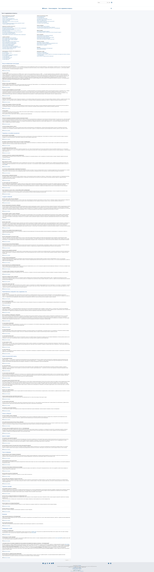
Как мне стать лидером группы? (42, 20)
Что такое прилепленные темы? (7, 57)
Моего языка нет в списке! (6, 30)
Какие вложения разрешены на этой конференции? (45, 48)
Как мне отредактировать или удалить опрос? (9, 42)
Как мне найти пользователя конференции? (43, 38)
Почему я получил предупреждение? (8, 45)
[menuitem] (112, 2)
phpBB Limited (34, 531)
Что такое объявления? (5, 56)
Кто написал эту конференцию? (42, 52)
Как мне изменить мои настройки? (7, 27)
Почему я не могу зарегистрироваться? (8, 18)
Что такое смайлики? (5, 53)
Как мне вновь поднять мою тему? (7, 48)
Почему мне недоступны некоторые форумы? (9, 43)
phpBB (5, 164)
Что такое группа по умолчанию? (42, 22)
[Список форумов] (51, 3)
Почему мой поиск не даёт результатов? (43, 36)
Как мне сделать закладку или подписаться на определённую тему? (47, 43)
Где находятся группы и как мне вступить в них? (44, 19)
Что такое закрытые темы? (6, 58)
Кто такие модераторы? (40, 17)
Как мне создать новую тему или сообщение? (9, 37)
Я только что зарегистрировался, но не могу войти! (10, 19)
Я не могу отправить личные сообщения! (43, 26)
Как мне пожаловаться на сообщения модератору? (10, 46)
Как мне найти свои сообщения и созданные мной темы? (45, 39)
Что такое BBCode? (5, 52)
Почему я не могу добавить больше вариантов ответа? (10, 41)
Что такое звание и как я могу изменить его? (9, 33)
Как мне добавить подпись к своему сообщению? (9, 39)
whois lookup (67, 544)
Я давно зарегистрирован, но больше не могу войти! (10, 21)
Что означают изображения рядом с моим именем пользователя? (12, 31)
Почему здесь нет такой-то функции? (42, 53)
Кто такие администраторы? (41, 16)
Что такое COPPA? (5, 17)
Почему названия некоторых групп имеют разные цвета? (45, 21)
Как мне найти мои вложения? (41, 49)
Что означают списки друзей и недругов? (43, 31)
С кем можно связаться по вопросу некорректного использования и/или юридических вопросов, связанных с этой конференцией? (53, 55)
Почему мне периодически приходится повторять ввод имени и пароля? (13, 23)
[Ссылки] (111, 8)
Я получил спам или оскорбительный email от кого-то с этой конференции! (48, 28)
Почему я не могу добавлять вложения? (8, 44)
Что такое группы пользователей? (42, 18)
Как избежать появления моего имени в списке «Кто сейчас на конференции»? (14, 28)
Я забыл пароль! (4, 22)
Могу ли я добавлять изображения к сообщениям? (10, 54)
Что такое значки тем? (5, 59)
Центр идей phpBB (59, 537)
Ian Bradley (79, 565)
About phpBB (34, 532)
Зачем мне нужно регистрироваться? (8, 16)
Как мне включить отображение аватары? (8, 32)
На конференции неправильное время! (8, 29)
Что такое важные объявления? (7, 55)
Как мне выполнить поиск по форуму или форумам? (45, 35)
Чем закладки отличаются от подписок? (43, 42)
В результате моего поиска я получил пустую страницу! (45, 37)
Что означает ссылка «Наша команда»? (43, 23)
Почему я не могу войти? (6, 20)
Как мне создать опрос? (6, 40)
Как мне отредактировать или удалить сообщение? (10, 38)
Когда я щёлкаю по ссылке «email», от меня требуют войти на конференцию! (14, 34)
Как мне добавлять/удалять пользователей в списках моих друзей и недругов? (49, 32)
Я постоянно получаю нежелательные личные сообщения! (46, 27)
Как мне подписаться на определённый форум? (44, 44)
